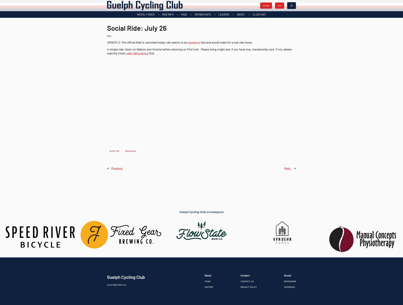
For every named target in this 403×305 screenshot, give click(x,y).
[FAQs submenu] (191, 14)
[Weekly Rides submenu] (158, 14)
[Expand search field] (291, 5)
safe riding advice (137, 53)
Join (280, 5)
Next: (288, 168)
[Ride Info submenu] (177, 14)
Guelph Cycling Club (126, 277)
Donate (266, 5)
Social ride (114, 151)
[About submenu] (249, 14)
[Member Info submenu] (215, 14)
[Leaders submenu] (233, 14)
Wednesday (130, 151)
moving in (194, 42)
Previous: (117, 168)
